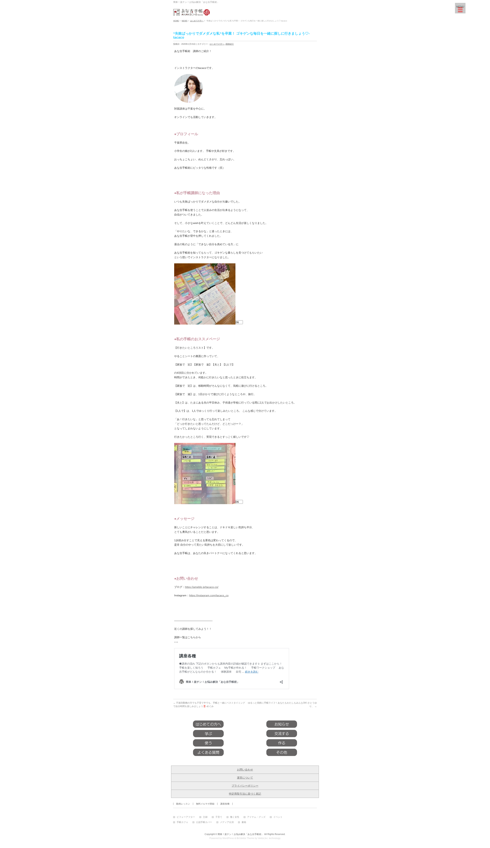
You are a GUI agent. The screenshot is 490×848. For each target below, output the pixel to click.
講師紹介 (229, 44)
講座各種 (224, 803)
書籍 (244, 822)
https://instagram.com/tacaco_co (209, 595)
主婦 (205, 817)
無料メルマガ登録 (205, 803)
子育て (218, 817)
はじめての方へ (217, 44)
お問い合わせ (245, 769)
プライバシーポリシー (245, 785)
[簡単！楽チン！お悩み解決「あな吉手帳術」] (191, 11)
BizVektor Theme (245, 838)
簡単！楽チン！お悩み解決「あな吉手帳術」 (241, 834)
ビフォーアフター (186, 817)
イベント (278, 817)
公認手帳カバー (204, 822)
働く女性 (234, 817)
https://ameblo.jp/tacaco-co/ (201, 586)
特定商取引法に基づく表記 (245, 793)
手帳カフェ (182, 822)
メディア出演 (227, 822)
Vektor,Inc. (263, 838)
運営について (245, 777)
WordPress (228, 838)
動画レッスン (183, 803)
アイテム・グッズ (256, 817)
